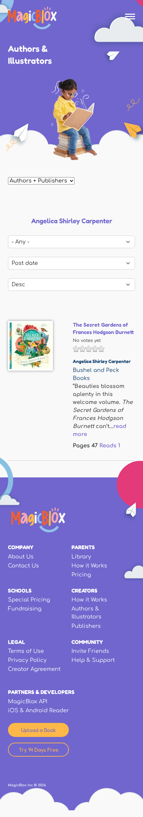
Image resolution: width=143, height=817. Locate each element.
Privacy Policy (27, 660)
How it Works (89, 566)
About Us (21, 557)
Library (81, 557)
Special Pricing (29, 600)
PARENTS (83, 547)
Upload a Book (38, 730)
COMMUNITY (87, 642)
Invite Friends (90, 651)
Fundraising (25, 609)
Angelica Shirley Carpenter (102, 361)
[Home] (32, 18)
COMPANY (20, 547)
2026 (42, 785)
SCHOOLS (20, 590)
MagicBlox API (27, 702)
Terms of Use (26, 651)
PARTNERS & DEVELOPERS (41, 692)
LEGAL (16, 642)
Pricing (81, 575)
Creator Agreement (34, 669)
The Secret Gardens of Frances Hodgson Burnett (103, 328)
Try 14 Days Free (39, 749)
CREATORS (84, 590)
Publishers (86, 626)
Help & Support (93, 660)
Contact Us (23, 566)
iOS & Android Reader (38, 711)
